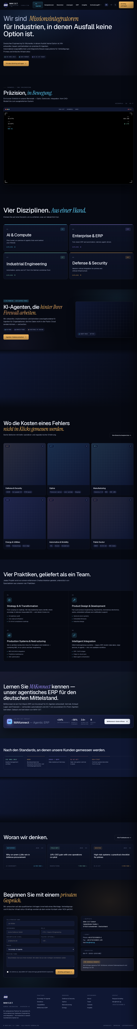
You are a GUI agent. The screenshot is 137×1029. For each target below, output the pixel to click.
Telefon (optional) (48, 937)
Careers (89, 1005)
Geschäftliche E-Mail (14, 937)
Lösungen (69, 5)
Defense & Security (68, 999)
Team (89, 1002)
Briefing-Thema (12, 954)
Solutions (40, 1002)
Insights (84, 5)
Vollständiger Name (13, 919)
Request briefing (117, 999)
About (89, 999)
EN (111, 5)
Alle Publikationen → (124, 838)
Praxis (9, 945)
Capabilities (41, 1005)
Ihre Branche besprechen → (121, 435)
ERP (77, 5)
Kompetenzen (49, 5)
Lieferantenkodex (128, 1025)
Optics (64, 1002)
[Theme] (115, 4)
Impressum (116, 1025)
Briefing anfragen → (65, 972)
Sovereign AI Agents (43, 999)
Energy (64, 1008)
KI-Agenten (38, 5)
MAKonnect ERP (42, 1008)
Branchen (60, 5)
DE (106, 5)
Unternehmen (11, 928)
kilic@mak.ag (90, 942)
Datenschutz (107, 1025)
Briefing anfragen (124, 5)
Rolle (43, 928)
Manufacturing (67, 1005)
